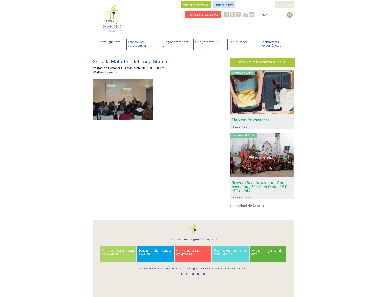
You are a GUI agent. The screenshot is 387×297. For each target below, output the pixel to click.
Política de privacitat (211, 268)
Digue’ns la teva (223, 4)
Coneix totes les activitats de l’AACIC (262, 62)
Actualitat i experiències (271, 43)
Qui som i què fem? (108, 42)
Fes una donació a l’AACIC (155, 252)
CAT (279, 4)
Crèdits (243, 268)
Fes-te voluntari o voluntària (230, 252)
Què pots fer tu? (206, 42)
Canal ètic (230, 268)
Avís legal (192, 268)
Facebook (227, 15)
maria (113, 72)
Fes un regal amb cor (266, 252)
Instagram (233, 15)
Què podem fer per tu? (175, 43)
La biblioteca (238, 42)
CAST (288, 4)
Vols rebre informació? (196, 4)
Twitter (238, 15)
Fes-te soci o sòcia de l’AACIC (117, 252)
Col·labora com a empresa (191, 252)
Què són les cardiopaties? (138, 43)
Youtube (245, 15)
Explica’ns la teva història (203, 14)
